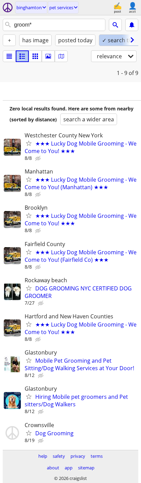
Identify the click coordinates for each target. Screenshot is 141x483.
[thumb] (22, 56)
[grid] (35, 56)
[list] (9, 56)
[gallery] (48, 56)
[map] (61, 56)
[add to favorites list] (29, 143)
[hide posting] (39, 158)
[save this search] (131, 25)
